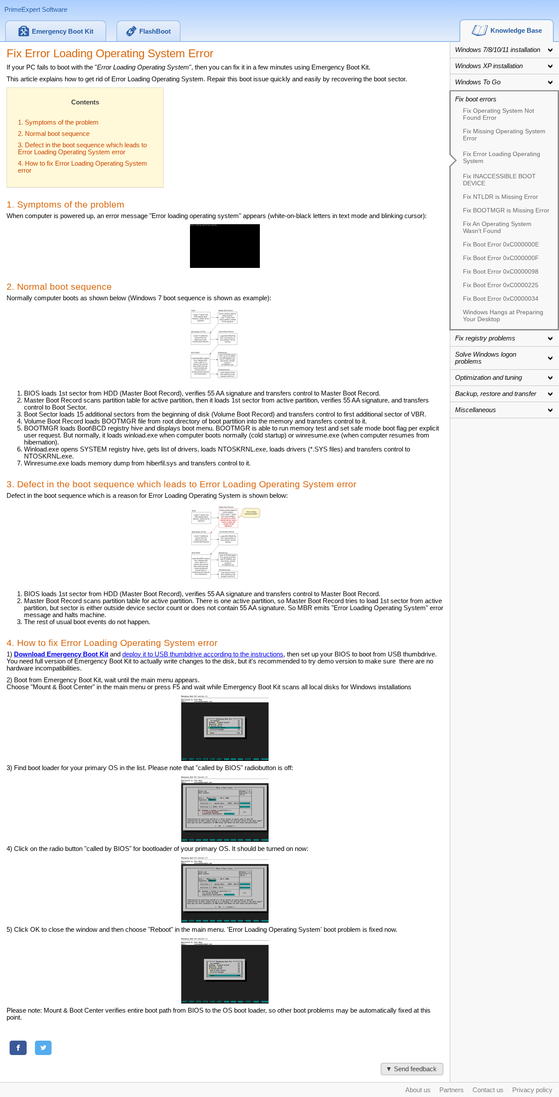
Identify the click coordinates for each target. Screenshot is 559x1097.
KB (516, 30)
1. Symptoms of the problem (58, 122)
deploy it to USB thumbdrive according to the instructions (202, 654)
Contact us (488, 1090)
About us (418, 1090)
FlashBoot (155, 31)
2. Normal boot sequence (54, 133)
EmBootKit (62, 31)
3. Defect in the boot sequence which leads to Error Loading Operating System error (82, 149)
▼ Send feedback (412, 1069)
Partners (451, 1090)
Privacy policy (532, 1090)
